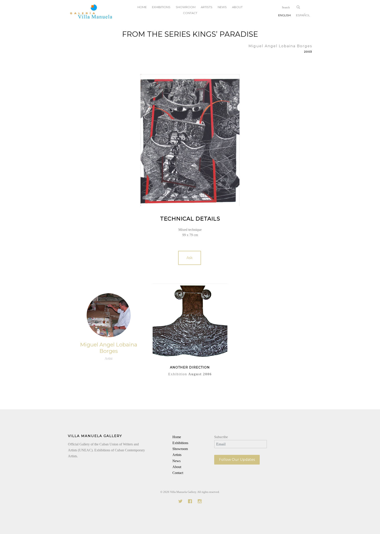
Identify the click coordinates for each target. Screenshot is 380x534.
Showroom (180, 449)
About (176, 467)
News (176, 461)
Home (176, 437)
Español (303, 15)
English (284, 15)
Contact (190, 13)
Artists (176, 455)
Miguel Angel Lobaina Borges (108, 347)
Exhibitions (180, 443)
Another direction (190, 367)
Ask (189, 258)
